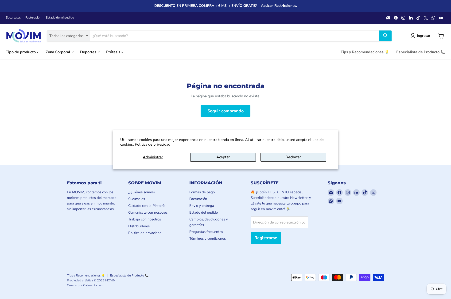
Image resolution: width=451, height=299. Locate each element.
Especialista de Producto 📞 (420, 51)
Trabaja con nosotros (144, 219)
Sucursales (13, 17)
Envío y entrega (201, 205)
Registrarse (265, 238)
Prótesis (113, 51)
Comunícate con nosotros (147, 212)
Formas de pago (202, 192)
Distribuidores (139, 226)
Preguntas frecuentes (206, 231)
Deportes (88, 51)
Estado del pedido (203, 212)
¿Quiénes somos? (141, 192)
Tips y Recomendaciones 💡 (365, 51)
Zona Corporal (58, 51)
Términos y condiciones (207, 238)
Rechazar (293, 157)
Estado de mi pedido (60, 17)
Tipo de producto (21, 51)
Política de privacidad (152, 144)
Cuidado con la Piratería (146, 205)
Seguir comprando (225, 111)
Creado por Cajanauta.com (85, 285)
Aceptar (223, 157)
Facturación (33, 17)
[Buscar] (385, 35)
